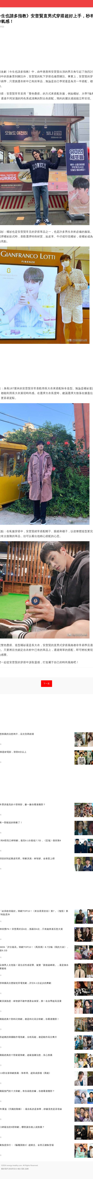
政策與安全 (12, 1169)
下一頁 (46, 684)
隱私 (23, 1169)
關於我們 (4, 1169)
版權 (27, 1169)
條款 (19, 1169)
